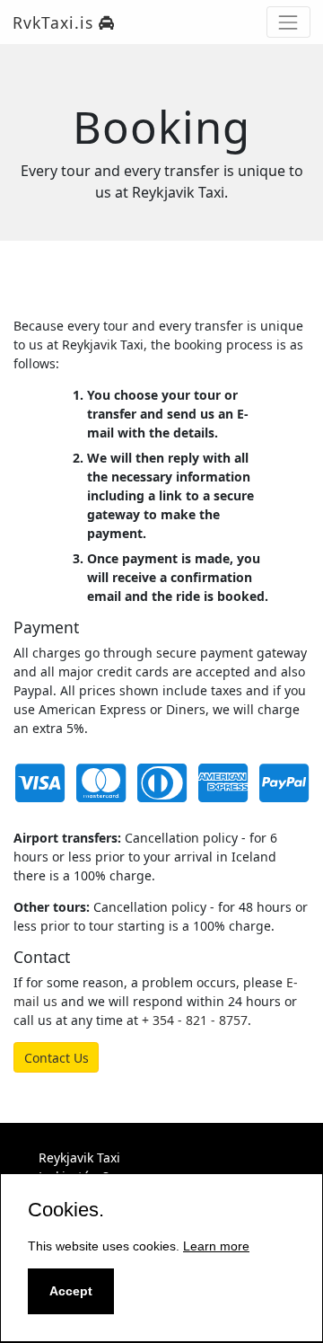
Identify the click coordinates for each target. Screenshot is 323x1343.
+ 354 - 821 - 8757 (195, 1020)
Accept (70, 1291)
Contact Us (56, 1057)
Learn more (216, 1246)
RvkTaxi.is (56, 22)
